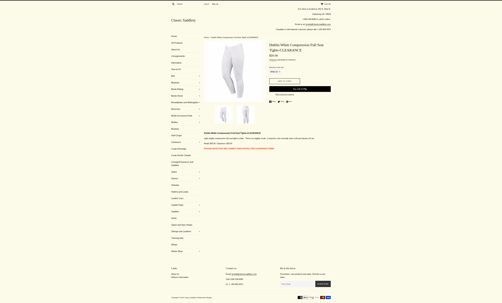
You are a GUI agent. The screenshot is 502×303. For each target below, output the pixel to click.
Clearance (185, 142)
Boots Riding (185, 89)
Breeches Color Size (276, 67)
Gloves (185, 178)
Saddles (185, 211)
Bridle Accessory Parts (185, 116)
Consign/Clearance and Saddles (182, 164)
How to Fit (176, 69)
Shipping (272, 60)
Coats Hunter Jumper (181, 155)
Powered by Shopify (204, 298)
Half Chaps (176, 135)
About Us (175, 49)
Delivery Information (179, 277)
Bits (185, 76)
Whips (174, 245)
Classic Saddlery (183, 20)
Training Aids (177, 238)
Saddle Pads (185, 205)
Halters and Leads (179, 192)
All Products (176, 43)
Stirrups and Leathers (185, 231)
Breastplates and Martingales (185, 102)
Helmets (175, 185)
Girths (185, 172)
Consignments (178, 56)
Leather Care (177, 198)
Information (176, 63)
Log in (206, 4)
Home (174, 36)
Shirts (174, 218)
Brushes (175, 129)
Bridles (185, 122)
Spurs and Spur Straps (181, 225)
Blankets (185, 83)
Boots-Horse (185, 96)
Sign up (215, 4)
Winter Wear (185, 251)
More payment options (284, 94)
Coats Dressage (178, 149)
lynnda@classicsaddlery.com (318, 24)
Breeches (185, 109)
